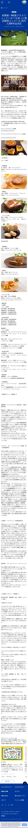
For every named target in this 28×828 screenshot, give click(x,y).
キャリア (17, 791)
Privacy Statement (14, 826)
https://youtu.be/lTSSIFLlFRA (8, 137)
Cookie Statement (4, 826)
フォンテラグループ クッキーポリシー (9, 813)
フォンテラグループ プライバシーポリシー (10, 811)
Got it (24, 824)
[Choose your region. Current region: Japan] (5, 2)
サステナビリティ (19, 787)
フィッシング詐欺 (19, 800)
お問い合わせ (4, 795)
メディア (3, 800)
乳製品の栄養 (4, 791)
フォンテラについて (6, 787)
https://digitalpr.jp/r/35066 (7, 130)
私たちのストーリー (20, 795)
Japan (14, 11)
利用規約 (3, 815)
